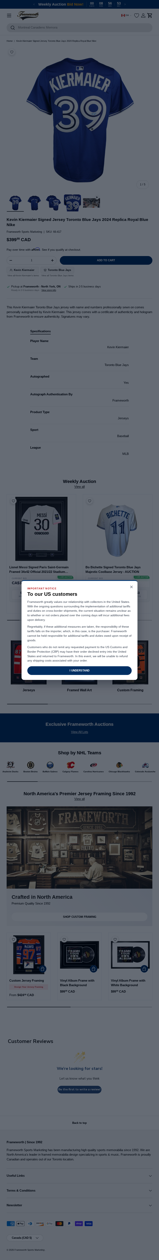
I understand (79, 670)
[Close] (131, 587)
